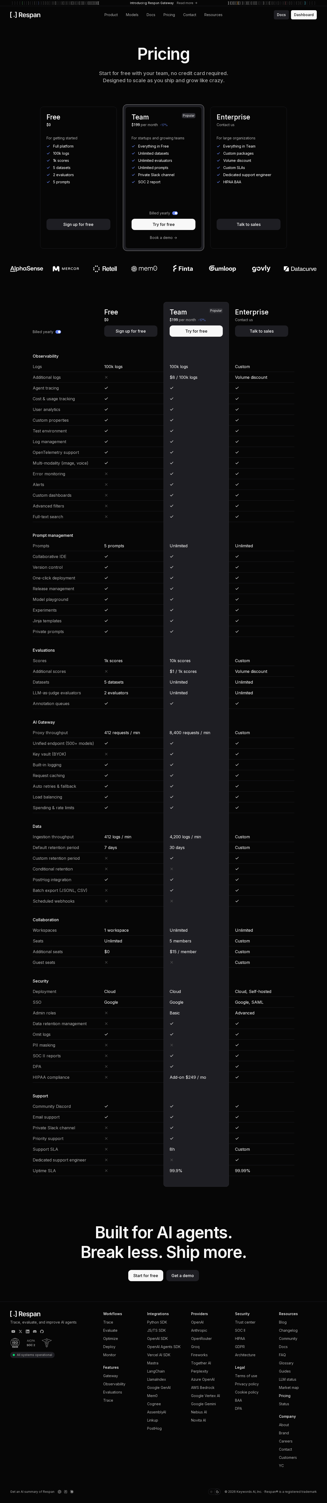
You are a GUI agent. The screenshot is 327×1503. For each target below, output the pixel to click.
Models (132, 15)
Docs (151, 15)
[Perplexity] (66, 1492)
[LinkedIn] (28, 1331)
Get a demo (182, 1275)
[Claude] (72, 1492)
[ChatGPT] (59, 1492)
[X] (20, 1331)
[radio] (211, 1492)
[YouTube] (13, 1331)
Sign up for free (78, 224)
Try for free (164, 224)
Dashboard (304, 15)
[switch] (163, 213)
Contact (189, 15)
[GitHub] (42, 1331)
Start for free (145, 1275)
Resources (213, 15)
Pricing (169, 15)
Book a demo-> (163, 237)
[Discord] (35, 1331)
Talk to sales (249, 224)
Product (111, 15)
